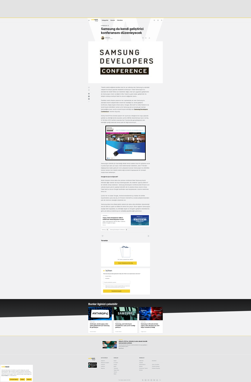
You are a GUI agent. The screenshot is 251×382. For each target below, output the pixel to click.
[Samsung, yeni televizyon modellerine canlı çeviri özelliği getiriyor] (125, 313)
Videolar (103, 364)
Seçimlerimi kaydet (116, 291)
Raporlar (103, 368)
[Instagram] (151, 380)
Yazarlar (141, 362)
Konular (113, 20)
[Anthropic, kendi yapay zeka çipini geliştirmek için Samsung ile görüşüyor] (100, 313)
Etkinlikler (120, 20)
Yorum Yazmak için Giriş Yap (125, 263)
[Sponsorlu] (140, 220)
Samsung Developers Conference (117, 229)
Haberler (103, 360)
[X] (142, 380)
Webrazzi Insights (105, 362)
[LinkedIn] (145, 380)
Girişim (115, 364)
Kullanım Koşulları (156, 368)
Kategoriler (105, 20)
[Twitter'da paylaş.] (89, 96)
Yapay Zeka (92, 322)
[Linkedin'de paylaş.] (89, 99)
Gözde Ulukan (93, 331)
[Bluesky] (154, 380)
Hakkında (141, 360)
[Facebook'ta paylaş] (89, 93)
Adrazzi (104, 225)
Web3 (115, 373)
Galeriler (103, 366)
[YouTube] (148, 380)
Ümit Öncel (121, 348)
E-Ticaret (116, 362)
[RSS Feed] (160, 380)
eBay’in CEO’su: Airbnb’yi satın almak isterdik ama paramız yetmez (133, 342)
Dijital (115, 360)
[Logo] (94, 20)
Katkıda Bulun (142, 364)
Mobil (115, 366)
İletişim (141, 370)
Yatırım (115, 372)
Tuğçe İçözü (143, 331)
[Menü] (89, 20)
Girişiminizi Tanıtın (143, 368)
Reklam (141, 366)
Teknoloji (117, 322)
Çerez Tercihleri (155, 364)
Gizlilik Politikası (155, 366)
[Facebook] (157, 380)
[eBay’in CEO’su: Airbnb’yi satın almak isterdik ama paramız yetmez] (110, 345)
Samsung (104, 229)
